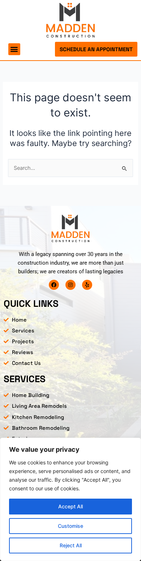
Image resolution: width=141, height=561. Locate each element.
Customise (70, 526)
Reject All (71, 545)
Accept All (70, 506)
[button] (14, 49)
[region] (70, 499)
